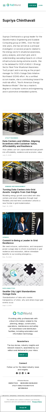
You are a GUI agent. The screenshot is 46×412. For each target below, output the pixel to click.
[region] (23, 404)
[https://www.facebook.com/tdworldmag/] (17, 373)
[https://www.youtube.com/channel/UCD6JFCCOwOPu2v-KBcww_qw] (28, 373)
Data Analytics (9, 288)
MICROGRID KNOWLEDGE (29, 383)
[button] (4, 5)
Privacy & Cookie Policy (34, 396)
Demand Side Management (15, 186)
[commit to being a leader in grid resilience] (23, 223)
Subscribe (21, 396)
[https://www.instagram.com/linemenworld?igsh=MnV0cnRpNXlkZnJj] (20, 373)
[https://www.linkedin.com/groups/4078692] (23, 373)
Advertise (13, 396)
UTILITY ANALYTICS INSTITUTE (23, 385)
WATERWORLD (23, 388)
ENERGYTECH (13, 383)
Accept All (23, 407)
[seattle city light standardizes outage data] (23, 274)
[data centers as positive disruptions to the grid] (23, 172)
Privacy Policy (37, 402)
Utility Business (11, 138)
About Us (6, 396)
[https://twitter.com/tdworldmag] (25, 373)
